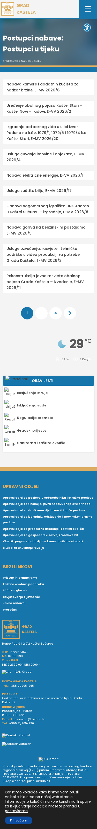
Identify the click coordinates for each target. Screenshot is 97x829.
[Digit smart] (48, 759)
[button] (87, 27)
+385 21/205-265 (21, 686)
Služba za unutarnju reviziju (23, 548)
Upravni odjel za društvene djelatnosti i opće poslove (44, 510)
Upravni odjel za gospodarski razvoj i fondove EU (40, 535)
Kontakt (24, 735)
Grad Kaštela (11, 61)
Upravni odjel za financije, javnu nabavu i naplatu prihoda (47, 504)
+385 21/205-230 (21, 723)
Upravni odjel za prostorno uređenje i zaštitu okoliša (43, 529)
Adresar (25, 744)
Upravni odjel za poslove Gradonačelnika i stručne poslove (48, 498)
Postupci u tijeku (31, 61)
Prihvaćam (18, 820)
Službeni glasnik (15, 590)
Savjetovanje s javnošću (21, 597)
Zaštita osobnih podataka (23, 584)
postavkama (16, 810)
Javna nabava (14, 603)
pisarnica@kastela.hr (29, 719)
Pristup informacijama (20, 578)
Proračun (10, 610)
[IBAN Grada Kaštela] (48, 672)
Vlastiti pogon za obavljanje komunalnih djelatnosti (43, 541)
